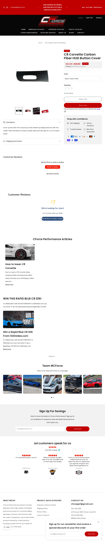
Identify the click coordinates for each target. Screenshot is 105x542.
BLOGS (71, 33)
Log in (80, 18)
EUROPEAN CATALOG (56, 29)
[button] (51, 477)
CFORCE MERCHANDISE (29, 33)
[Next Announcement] (67, 7)
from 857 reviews (51, 450)
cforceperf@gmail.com (17, 7)
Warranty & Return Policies (46, 505)
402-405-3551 (76, 509)
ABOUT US (62, 33)
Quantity (67, 85)
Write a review (52, 167)
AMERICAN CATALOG (36, 29)
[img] (52, 447)
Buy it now (83, 105)
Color (66, 74)
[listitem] (52, 7)
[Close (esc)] (98, 522)
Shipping (68, 66)
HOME (23, 29)
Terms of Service (43, 515)
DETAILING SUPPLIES (48, 33)
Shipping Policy (42, 508)
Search (99, 18)
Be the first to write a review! (52, 219)
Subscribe (91, 534)
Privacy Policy (42, 512)
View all (51, 356)
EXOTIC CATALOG (75, 29)
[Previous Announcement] (38, 7)
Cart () (89, 18)
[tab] (51, 397)
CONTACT (80, 33)
